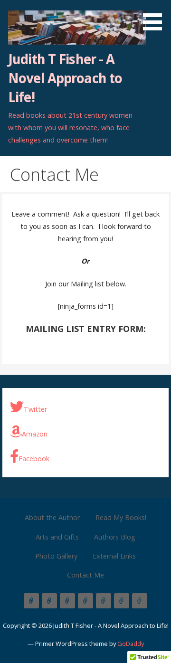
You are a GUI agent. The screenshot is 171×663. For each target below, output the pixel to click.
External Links (114, 555)
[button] (156, 17)
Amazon (35, 433)
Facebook (34, 458)
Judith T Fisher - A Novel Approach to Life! (65, 78)
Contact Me (85, 574)
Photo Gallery (56, 555)
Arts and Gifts (57, 536)
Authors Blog (114, 536)
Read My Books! (120, 517)
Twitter (35, 409)
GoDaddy (130, 643)
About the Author (52, 517)
